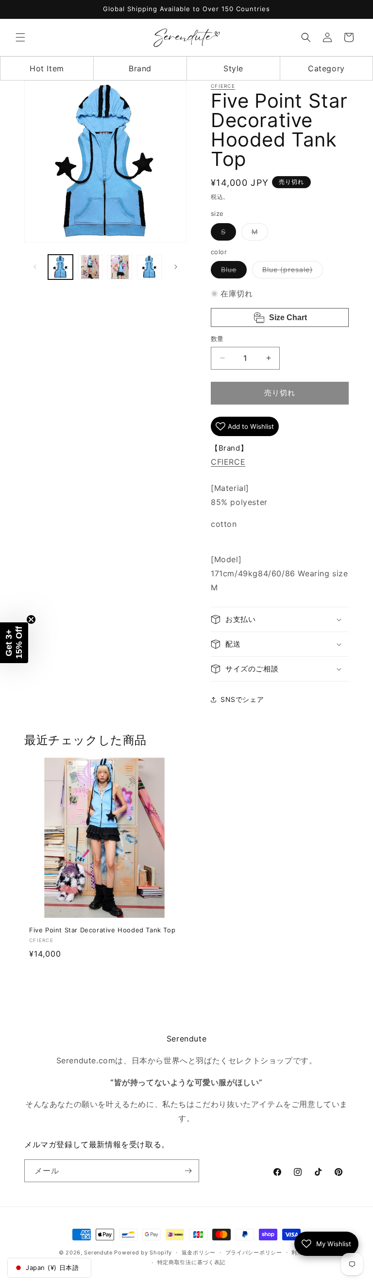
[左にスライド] (35, 266)
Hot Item (47, 68)
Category (326, 68)
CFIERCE (223, 86)
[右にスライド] (175, 266)
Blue (232, 271)
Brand (140, 68)
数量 (217, 338)
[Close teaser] (31, 619)
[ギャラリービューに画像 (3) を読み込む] (119, 267)
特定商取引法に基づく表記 (191, 1262)
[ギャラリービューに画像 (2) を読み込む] (90, 267)
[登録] (188, 1170)
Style (233, 68)
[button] (20, 37)
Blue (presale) (291, 271)
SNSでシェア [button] (242, 699)
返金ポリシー (199, 1252)
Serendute (98, 1252)
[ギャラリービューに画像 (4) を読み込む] (149, 267)
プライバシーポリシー (253, 1252)
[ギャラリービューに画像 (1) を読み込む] (60, 267)
